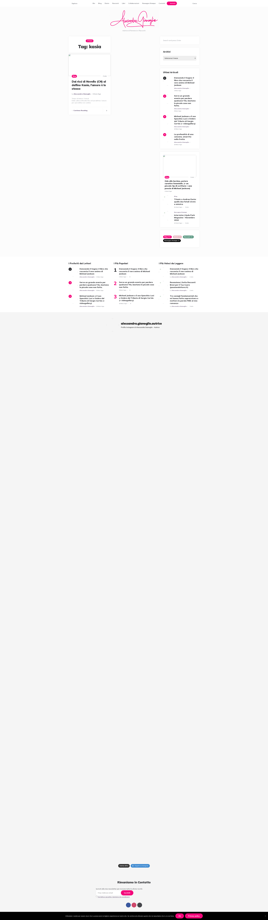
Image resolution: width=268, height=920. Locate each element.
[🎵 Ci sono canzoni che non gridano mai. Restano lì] (127, 407)
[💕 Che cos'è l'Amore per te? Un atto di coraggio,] (166, 579)
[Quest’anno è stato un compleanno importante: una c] (140, 404)
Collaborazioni (133, 3)
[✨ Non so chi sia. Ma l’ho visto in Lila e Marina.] (166, 421)
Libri (123, 3)
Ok (179, 916)
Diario (107, 3)
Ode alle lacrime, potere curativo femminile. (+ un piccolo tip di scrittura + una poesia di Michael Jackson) (178, 185)
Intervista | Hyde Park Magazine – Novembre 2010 (184, 217)
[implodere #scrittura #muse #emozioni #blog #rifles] (101, 346)
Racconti (115, 3)
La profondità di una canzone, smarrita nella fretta (183, 136)
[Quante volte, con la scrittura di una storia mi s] (101, 686)
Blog (100, 3)
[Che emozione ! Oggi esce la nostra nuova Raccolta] (127, 577)
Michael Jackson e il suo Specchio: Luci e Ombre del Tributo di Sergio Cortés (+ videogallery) (185, 120)
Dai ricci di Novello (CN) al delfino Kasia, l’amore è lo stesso (89, 85)
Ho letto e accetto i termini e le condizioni (114, 897)
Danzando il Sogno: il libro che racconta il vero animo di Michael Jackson (184, 81)
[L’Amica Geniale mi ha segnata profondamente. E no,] (114, 424)
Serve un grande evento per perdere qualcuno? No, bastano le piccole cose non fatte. (185, 101)
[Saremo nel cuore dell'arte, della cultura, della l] (114, 574)
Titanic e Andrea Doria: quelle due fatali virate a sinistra (185, 201)
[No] (265, 916)
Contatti (162, 3)
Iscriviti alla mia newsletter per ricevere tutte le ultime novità (119, 889)
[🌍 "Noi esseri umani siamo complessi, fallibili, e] (153, 643)
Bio (94, 3)
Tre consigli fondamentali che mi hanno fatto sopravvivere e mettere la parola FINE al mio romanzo (184, 299)
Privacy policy (194, 916)
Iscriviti (172, 3)
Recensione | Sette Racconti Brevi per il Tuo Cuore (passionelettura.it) (183, 284)
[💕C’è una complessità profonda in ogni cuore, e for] (140, 671)
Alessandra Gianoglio (82, 94)
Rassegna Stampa (149, 3)
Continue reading (80, 110)
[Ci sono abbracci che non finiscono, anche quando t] (153, 377)
